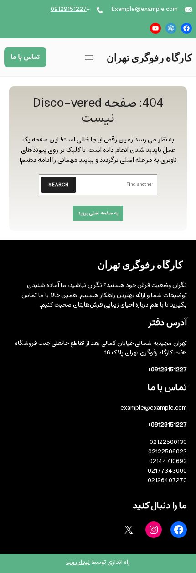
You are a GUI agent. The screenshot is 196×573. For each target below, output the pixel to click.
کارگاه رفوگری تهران (149, 57)
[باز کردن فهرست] (88, 57)
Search (58, 185)
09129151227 (69, 9)
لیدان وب (78, 562)
